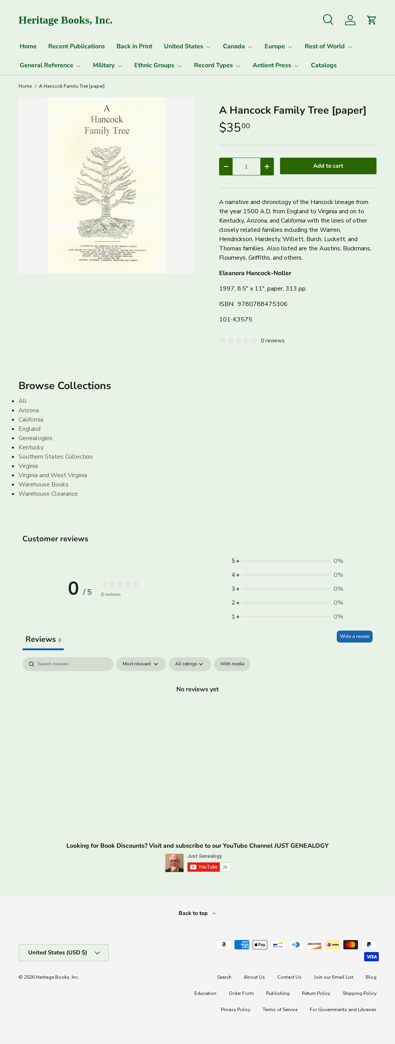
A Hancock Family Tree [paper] (72, 86)
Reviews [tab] (43, 639)
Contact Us (289, 977)
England (30, 429)
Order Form (241, 993)
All (23, 401)
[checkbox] (232, 664)
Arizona (29, 410)
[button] (287, 561)
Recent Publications (76, 46)
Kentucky (31, 447)
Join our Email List (333, 977)
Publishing (278, 993)
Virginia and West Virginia (53, 475)
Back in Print (134, 46)
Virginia (28, 466)
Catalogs (324, 65)
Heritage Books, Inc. (57, 977)
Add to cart (328, 166)
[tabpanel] (197, 715)
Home (28, 46)
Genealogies (35, 438)
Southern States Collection (56, 456)
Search (224, 977)
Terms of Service (280, 1010)
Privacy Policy (235, 1010)
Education (205, 993)
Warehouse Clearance (48, 494)
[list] (106, 185)
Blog (371, 977)
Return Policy (316, 993)
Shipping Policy (359, 993)
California (31, 419)
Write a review (355, 636)
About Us (254, 977)
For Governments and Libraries (343, 1010)
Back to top (194, 913)
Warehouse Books (44, 484)
